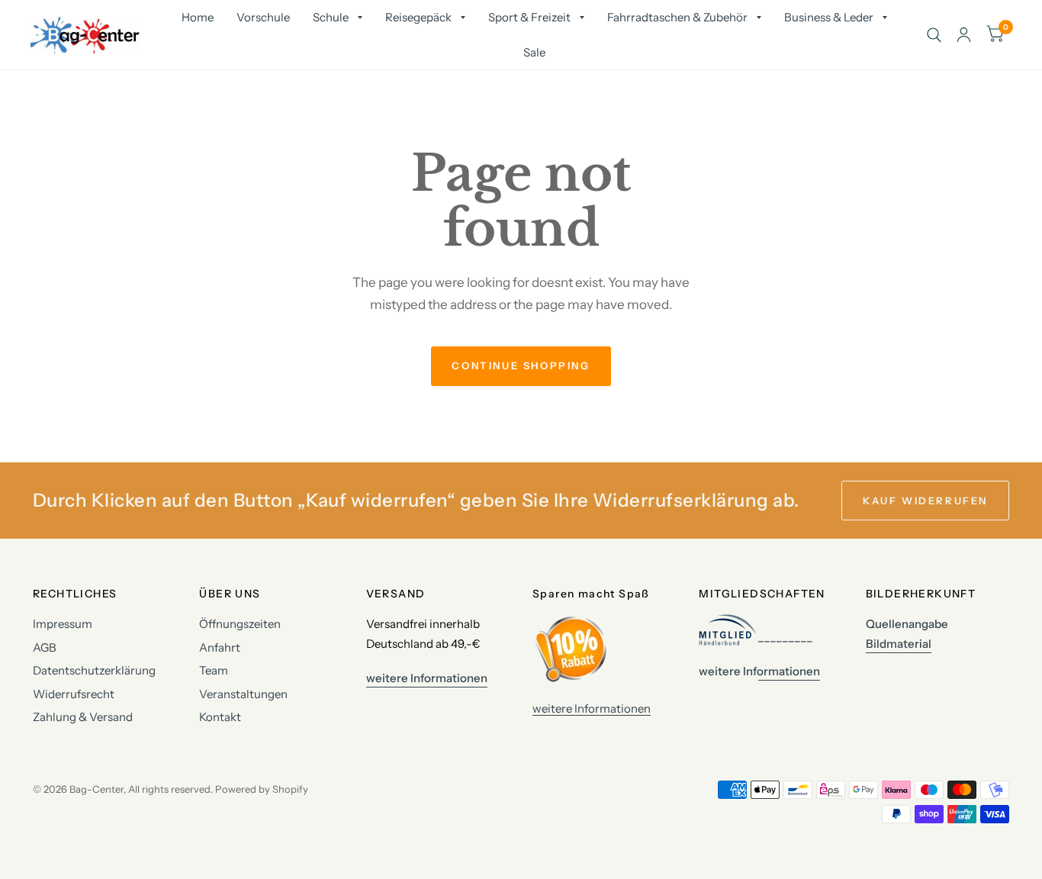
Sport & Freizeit (529, 17)
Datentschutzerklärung (94, 670)
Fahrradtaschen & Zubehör (677, 17)
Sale (534, 52)
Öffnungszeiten (240, 624)
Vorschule (263, 17)
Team (213, 670)
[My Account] (964, 34)
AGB (44, 647)
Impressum (62, 624)
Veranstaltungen (243, 694)
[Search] (934, 34)
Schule (331, 17)
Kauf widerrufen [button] (925, 500)
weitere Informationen (591, 708)
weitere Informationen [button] (426, 678)
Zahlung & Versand (83, 717)
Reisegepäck (418, 17)
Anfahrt (219, 647)
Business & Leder (828, 17)
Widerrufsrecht (73, 694)
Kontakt (220, 717)
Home (198, 17)
